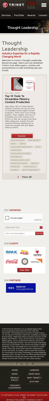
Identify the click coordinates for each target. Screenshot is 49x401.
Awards (31, 15)
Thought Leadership (14, 386)
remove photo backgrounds (21, 147)
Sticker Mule (16, 150)
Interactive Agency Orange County (24, 400)
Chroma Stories (30, 166)
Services (6, 15)
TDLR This (15, 166)
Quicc (13, 143)
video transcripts (17, 140)
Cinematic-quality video (20, 160)
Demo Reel (34, 374)
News (15, 374)
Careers (34, 370)
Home (15, 370)
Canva (22, 143)
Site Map (34, 381)
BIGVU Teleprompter (31, 170)
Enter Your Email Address (15, 233)
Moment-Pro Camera (19, 163)
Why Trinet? (34, 378)
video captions (33, 140)
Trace (38, 147)
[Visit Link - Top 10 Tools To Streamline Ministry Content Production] (25, 136)
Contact (43, 15)
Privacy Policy (14, 379)
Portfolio (19, 15)
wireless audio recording (20, 153)
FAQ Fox (34, 163)
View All (27, 176)
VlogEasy (14, 170)
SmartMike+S (16, 157)
